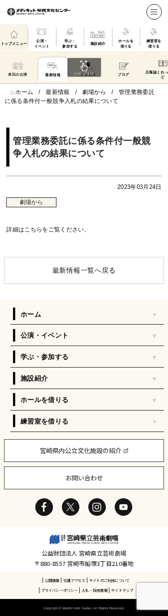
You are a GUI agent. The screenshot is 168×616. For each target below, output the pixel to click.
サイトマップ (122, 590)
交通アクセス (74, 580)
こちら (33, 229)
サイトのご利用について (109, 580)
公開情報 (52, 580)
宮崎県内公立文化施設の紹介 (80, 450)
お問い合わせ (84, 477)
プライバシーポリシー (59, 590)
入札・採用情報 (94, 590)
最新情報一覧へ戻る (84, 270)
